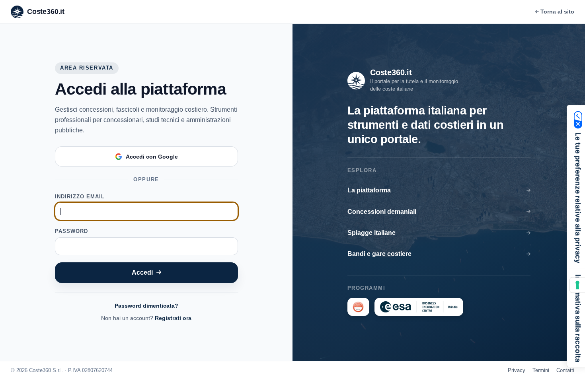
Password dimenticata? (146, 305)
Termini (540, 370)
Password (71, 231)
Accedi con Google (152, 156)
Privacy (516, 370)
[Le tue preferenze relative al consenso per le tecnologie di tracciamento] (577, 285)
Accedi (142, 272)
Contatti (565, 370)
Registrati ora (173, 318)
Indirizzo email (80, 197)
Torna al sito (557, 11)
